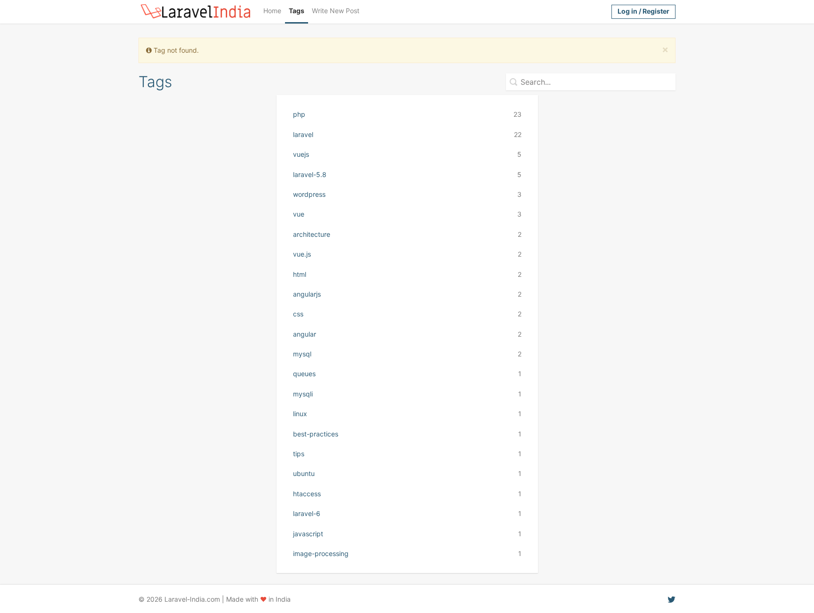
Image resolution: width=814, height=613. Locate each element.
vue (407, 214)
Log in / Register (643, 11)
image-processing (407, 553)
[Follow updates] (671, 599)
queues (407, 374)
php (407, 114)
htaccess (407, 494)
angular (407, 334)
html (407, 274)
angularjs (407, 294)
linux (407, 414)
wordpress (407, 194)
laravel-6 (407, 513)
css (407, 314)
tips (407, 454)
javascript (407, 534)
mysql (407, 354)
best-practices (407, 434)
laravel (407, 134)
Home (272, 11)
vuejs (407, 154)
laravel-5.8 (407, 174)
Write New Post (335, 11)
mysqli (407, 394)
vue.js (407, 254)
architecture (407, 234)
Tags (296, 11)
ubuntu (407, 473)
